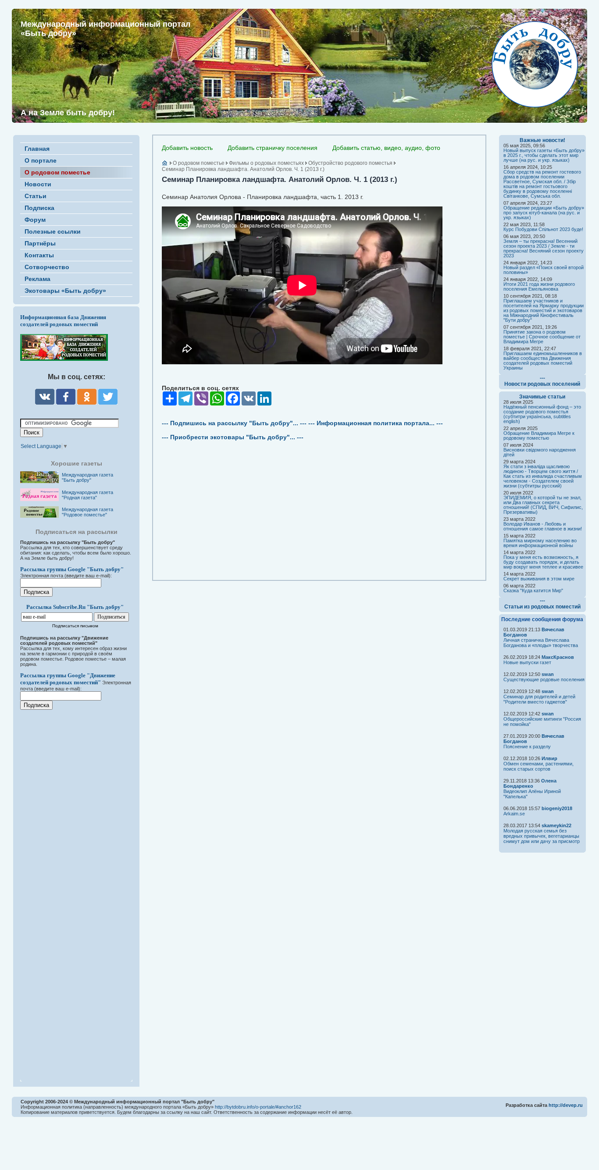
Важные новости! (542, 140)
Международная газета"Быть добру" (87, 477)
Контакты (39, 255)
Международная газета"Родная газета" (87, 495)
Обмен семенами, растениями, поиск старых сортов (538, 766)
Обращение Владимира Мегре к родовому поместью (538, 435)
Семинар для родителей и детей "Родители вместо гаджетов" (539, 699)
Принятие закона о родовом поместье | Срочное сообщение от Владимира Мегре (542, 336)
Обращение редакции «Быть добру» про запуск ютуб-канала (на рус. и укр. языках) (543, 212)
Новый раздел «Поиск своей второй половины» (543, 270)
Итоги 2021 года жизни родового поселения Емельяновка (539, 286)
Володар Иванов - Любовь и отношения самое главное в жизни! (542, 526)
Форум (35, 219)
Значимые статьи (542, 397)
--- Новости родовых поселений (542, 381)
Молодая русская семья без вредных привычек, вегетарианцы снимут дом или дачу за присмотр (541, 836)
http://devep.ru (566, 1105)
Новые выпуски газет (527, 662)
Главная (37, 148)
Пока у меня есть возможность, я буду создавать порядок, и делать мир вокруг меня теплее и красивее (543, 562)
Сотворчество (47, 266)
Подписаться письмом (75, 625)
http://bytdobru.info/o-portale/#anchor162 (258, 1107)
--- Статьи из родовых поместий (542, 603)
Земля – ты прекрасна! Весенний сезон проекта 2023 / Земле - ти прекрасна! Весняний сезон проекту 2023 (543, 248)
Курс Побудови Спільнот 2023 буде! (543, 229)
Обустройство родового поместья (350, 163)
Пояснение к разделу (527, 746)
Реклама (37, 278)
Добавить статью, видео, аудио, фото (386, 147)
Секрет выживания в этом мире (538, 578)
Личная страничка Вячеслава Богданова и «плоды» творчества (540, 642)
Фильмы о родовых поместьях (266, 163)
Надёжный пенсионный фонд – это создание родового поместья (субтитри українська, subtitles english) (542, 414)
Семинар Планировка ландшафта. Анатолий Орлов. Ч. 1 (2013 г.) (243, 169)
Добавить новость (187, 147)
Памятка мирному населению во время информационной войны (540, 543)
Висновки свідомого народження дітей (539, 452)
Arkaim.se (514, 813)
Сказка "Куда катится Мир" (533, 590)
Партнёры (40, 243)
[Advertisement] (72, 889)
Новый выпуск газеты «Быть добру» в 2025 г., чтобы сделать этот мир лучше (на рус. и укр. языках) (544, 155)
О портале (41, 160)
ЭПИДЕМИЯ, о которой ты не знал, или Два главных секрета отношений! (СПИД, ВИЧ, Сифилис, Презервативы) (543, 505)
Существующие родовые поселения (544, 679)
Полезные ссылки (53, 231)
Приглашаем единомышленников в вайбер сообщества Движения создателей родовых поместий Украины (542, 360)
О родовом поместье (57, 172)
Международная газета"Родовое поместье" (87, 512)
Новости (38, 184)
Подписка (39, 207)
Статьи (35, 195)
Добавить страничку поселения (272, 147)
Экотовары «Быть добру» (65, 290)
